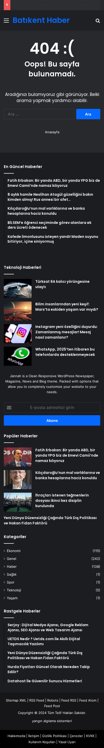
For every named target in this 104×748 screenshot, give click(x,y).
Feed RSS (68, 700)
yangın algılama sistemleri (52, 721)
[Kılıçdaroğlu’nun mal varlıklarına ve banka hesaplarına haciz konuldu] (18, 479)
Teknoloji (14, 590)
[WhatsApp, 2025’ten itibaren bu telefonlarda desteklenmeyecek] (18, 356)
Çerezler (76, 736)
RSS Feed (36, 700)
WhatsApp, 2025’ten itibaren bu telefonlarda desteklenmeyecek (65, 352)
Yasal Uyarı (66, 742)
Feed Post (52, 706)
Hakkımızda (16, 736)
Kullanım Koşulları (42, 742)
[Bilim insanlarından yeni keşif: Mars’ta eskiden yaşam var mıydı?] (18, 311)
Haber (12, 566)
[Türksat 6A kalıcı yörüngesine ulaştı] (18, 288)
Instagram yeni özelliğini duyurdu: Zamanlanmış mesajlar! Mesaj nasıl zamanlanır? (66, 332)
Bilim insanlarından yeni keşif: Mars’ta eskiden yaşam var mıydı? (66, 307)
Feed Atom (87, 700)
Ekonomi (13, 551)
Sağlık (11, 574)
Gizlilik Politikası (54, 736)
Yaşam (12, 598)
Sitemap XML (16, 700)
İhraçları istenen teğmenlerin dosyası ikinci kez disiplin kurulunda (62, 500)
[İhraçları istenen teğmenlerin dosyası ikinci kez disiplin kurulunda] (18, 502)
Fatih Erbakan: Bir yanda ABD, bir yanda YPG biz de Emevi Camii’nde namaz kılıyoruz (66, 455)
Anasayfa (52, 132)
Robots (52, 700)
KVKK (90, 736)
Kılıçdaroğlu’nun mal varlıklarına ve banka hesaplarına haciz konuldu (67, 475)
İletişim (33, 736)
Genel (11, 559)
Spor (10, 582)
